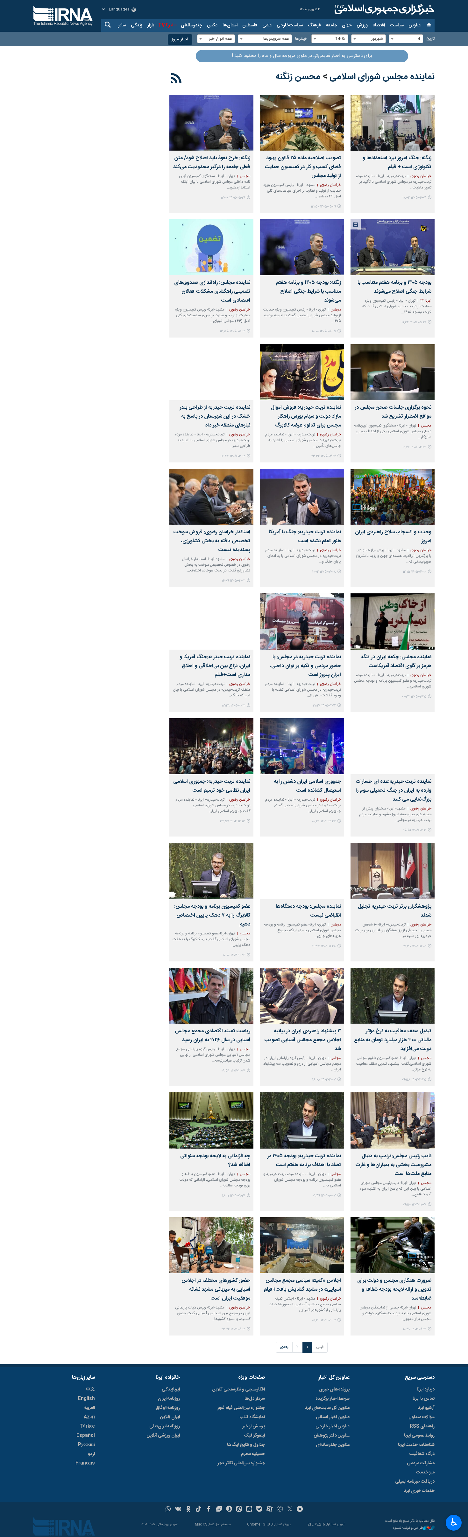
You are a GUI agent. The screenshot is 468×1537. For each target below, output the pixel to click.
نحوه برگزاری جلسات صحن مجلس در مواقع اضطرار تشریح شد (393, 412)
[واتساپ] (168, 1510)
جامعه (331, 25)
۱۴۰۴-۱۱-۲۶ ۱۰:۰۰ (234, 955)
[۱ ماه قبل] (393, 372)
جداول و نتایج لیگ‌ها (246, 1445)
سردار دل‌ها (255, 1399)
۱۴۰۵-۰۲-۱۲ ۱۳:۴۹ (233, 706)
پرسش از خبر (253, 1426)
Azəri (89, 1417)
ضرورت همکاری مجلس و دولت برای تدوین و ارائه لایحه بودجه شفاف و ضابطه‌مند (394, 1289)
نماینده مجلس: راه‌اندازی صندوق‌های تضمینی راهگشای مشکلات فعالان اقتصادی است (212, 291)
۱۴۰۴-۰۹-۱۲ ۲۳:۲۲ (233, 1329)
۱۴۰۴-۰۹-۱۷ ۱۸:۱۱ (233, 1196)
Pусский (86, 1445)
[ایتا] (239, 1510)
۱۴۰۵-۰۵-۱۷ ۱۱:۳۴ (413, 322)
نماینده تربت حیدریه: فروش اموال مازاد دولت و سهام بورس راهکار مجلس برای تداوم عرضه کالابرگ (306, 416)
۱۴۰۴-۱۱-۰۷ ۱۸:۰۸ (324, 1080)
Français (85, 1463)
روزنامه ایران (169, 1399)
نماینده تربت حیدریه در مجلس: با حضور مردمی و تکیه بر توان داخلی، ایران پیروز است (305, 666)
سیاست (397, 25)
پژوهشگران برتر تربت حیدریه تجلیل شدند (394, 911)
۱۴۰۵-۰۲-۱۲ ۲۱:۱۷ (324, 706)
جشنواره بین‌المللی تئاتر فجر (241, 1463)
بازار (150, 25)
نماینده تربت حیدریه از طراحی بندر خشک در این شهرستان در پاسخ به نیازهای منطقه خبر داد (215, 416)
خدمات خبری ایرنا (419, 1491)
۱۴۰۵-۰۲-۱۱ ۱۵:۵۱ (414, 830)
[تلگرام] (300, 1510)
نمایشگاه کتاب (252, 1417)
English (86, 1399)
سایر (122, 25)
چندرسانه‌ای (191, 25)
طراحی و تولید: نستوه (408, 1528)
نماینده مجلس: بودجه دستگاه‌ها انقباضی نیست (308, 911)
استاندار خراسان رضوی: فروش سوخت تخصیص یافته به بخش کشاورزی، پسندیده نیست (212, 541)
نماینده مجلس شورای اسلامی (382, 77)
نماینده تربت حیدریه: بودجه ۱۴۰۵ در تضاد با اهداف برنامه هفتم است (304, 1160)
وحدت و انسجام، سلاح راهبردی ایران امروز (393, 536)
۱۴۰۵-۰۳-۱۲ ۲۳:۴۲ (323, 456)
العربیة (89, 1408)
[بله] (259, 1510)
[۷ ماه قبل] (302, 1120)
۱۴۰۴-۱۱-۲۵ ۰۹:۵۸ (414, 1080)
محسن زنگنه (297, 77)
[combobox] (406, 38)
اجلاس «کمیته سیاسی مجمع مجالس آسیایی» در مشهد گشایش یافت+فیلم (302, 1285)
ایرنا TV (165, 25)
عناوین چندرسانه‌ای (333, 1445)
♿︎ (453, 1522)
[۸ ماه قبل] (211, 1120)
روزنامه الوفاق (168, 1408)
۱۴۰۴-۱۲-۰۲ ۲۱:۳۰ (414, 946)
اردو (91, 1454)
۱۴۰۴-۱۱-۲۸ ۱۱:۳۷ (324, 946)
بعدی (284, 1347)
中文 (90, 1389)
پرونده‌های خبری (334, 1389)
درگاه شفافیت (422, 1454)
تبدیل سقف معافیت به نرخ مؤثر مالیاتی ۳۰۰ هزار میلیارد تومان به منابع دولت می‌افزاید (392, 1040)
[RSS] (176, 79)
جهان (346, 25)
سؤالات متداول (421, 1417)
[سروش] (229, 1510)
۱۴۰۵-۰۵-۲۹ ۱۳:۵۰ (323, 207)
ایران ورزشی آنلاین (163, 1435)
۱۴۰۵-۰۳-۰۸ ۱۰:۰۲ (324, 572)
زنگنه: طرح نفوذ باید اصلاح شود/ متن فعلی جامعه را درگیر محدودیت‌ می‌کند (211, 162)
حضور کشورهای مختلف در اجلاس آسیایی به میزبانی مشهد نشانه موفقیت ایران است (215, 1289)
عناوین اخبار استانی (333, 1417)
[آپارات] (269, 1510)
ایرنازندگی (171, 1389)
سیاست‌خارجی (290, 25)
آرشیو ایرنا (426, 1408)
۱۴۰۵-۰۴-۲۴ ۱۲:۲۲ (414, 447)
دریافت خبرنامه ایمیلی (415, 1482)
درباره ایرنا (426, 1389)
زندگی (136, 25)
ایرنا (384, 9)
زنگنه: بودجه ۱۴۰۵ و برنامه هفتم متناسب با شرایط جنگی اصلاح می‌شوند (308, 291)
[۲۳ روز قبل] (211, 247)
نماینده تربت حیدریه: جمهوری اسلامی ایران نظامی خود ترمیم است (211, 786)
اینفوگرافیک (254, 1435)
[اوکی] (188, 1510)
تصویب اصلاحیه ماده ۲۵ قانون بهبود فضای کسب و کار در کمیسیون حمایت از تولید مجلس (303, 167)
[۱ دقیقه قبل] (393, 123)
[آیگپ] (249, 1510)
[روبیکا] (279, 1510)
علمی (267, 25)
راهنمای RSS (422, 1426)
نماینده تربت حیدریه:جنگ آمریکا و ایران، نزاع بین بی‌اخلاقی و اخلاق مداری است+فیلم (215, 666)
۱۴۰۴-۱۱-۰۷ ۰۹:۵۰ (414, 1205)
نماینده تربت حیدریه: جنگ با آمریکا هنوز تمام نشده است (305, 536)
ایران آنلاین (170, 1417)
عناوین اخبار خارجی (333, 1426)
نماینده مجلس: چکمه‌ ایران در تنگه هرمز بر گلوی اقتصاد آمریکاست (396, 661)
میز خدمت (425, 1472)
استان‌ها (230, 25)
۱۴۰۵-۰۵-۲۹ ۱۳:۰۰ (233, 198)
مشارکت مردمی (421, 1463)
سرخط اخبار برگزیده (333, 1399)
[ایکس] (290, 1510)
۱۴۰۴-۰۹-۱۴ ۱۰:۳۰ (414, 1329)
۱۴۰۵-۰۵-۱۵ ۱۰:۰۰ (324, 331)
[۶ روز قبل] (302, 123)
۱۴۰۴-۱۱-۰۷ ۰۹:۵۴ (233, 1071)
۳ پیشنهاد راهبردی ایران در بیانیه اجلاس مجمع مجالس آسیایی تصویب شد (303, 1040)
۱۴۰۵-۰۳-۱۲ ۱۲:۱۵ (414, 572)
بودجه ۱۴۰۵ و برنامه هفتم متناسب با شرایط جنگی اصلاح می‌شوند (394, 287)
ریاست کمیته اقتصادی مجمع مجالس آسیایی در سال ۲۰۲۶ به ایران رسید (212, 1035)
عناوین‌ (415, 25)
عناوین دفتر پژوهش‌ (332, 1435)
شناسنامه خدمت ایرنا (416, 1445)
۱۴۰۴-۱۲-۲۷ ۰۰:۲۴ (324, 821)
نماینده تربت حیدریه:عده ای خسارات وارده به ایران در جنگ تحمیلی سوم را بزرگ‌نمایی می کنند (393, 790)
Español (85, 1435)
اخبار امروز (180, 39)
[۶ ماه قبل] (393, 871)
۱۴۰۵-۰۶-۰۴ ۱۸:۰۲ (414, 198)
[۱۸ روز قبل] (393, 247)
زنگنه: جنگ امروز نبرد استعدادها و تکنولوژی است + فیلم (397, 162)
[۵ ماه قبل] (302, 746)
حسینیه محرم (253, 1454)
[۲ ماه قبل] (302, 372)
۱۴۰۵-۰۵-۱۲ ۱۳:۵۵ (232, 331)
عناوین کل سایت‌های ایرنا (327, 1408)
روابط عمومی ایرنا (419, 1435)
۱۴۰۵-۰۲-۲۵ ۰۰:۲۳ (414, 697)
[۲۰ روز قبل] (302, 247)
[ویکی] (178, 1510)
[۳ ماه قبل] (211, 497)
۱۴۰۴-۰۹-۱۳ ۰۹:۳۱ (324, 1320)
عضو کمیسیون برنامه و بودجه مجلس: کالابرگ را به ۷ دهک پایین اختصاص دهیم (212, 915)
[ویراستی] (219, 1510)
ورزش (362, 25)
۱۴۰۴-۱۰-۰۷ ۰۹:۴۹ (324, 1196)
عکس (212, 25)
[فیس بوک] (208, 1510)
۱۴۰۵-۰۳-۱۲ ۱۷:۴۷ (232, 456)
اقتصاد (379, 25)
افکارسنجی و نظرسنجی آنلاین (238, 1389)
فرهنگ (314, 25)
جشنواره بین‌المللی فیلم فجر (241, 1408)
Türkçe (87, 1426)
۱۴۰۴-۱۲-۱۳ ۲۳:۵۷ (232, 821)
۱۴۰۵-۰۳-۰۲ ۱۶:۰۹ (233, 581)
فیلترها (301, 39)
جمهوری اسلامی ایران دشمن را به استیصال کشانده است (307, 786)
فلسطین (250, 25)
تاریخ (430, 39)
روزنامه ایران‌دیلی (164, 1426)
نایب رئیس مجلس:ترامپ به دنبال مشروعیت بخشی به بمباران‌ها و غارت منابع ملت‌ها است (393, 1165)
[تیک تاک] (198, 1510)
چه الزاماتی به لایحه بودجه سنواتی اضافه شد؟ (215, 1160)
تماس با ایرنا (424, 1399)
